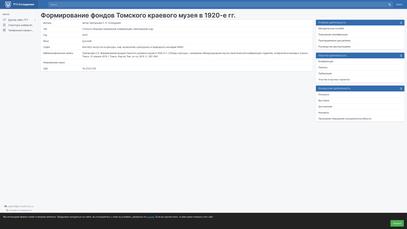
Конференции (325, 61)
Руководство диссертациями (334, 46)
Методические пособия (331, 28)
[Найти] (390, 4)
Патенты (323, 67)
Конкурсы (323, 94)
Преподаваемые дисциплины (334, 40)
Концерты (323, 112)
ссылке (150, 216)
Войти (399, 4)
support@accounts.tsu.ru (20, 206)
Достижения (325, 106)
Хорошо (397, 223)
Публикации (325, 73)
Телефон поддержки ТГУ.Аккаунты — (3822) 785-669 (19, 212)
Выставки (323, 100)
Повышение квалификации (333, 34)
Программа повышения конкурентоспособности (344, 118)
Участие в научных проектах (334, 79)
